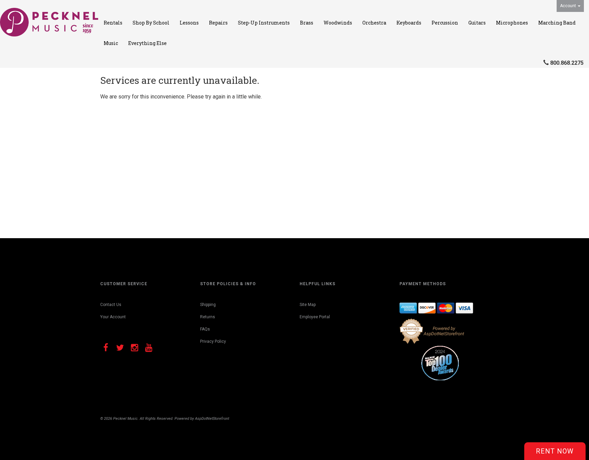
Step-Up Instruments (264, 22)
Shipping (208, 304)
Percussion (445, 22)
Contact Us (110, 304)
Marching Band (557, 22)
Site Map (308, 304)
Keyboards (408, 22)
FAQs (205, 329)
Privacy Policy (213, 341)
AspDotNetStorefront (212, 418)
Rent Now (555, 451)
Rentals (113, 22)
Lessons (189, 22)
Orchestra (374, 22)
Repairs (218, 22)
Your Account (113, 317)
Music (111, 43)
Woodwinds (337, 22)
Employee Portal (315, 317)
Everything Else (147, 43)
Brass (306, 22)
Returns (207, 317)
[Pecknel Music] (49, 22)
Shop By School (151, 22)
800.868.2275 (567, 63)
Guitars (477, 22)
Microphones (512, 22)
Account (568, 5)
